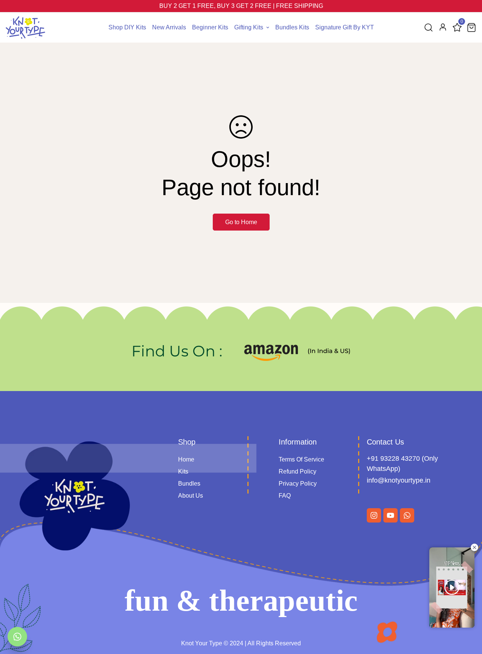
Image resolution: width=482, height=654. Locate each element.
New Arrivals (169, 27)
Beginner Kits (210, 27)
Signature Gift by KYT (344, 27)
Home (186, 459)
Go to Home (241, 222)
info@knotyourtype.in (398, 480)
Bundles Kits (292, 27)
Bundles (189, 483)
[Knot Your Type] (25, 27)
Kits (183, 471)
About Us (190, 495)
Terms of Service (301, 459)
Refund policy (297, 471)
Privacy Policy (298, 483)
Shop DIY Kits (127, 27)
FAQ (285, 495)
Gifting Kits (248, 27)
